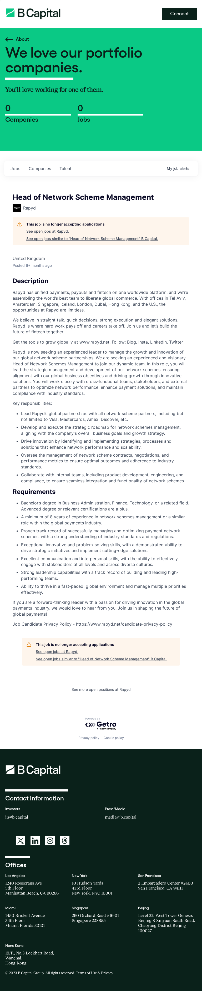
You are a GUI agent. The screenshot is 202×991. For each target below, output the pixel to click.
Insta (143, 342)
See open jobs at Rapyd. (47, 231)
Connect (179, 13)
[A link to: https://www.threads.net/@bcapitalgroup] (64, 840)
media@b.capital (121, 817)
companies (40, 168)
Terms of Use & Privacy (94, 973)
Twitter (176, 342)
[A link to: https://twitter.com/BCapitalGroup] (20, 840)
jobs (15, 168)
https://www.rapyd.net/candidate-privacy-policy (124, 624)
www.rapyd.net (94, 342)
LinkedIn (158, 342)
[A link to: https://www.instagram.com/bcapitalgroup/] (50, 840)
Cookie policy (114, 738)
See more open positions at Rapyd (101, 689)
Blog (131, 342)
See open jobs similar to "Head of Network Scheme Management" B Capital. (92, 238)
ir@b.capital (16, 817)
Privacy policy (88, 738)
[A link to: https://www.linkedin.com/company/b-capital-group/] (35, 840)
